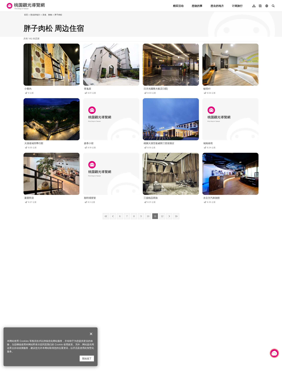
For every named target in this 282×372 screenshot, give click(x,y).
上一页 (113, 216)
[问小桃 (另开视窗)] (274, 353)
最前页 (106, 216)
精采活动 (178, 5)
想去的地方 (217, 5)
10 (148, 216)
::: (23, 15)
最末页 (176, 216)
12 (162, 216)
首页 (26, 15)
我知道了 (87, 358)
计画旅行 (237, 5)
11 (155, 216)
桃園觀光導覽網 (25, 6)
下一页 (169, 216)
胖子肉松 (58, 15)
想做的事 (197, 5)
